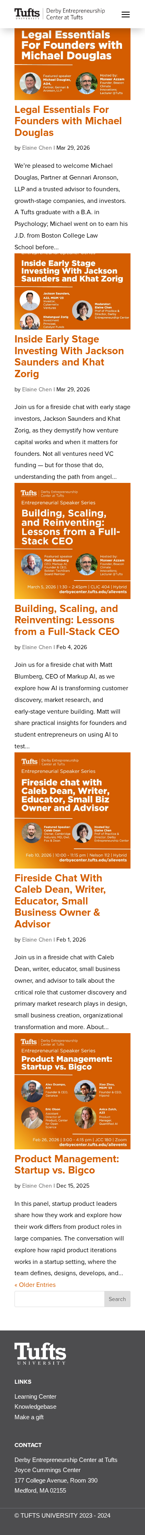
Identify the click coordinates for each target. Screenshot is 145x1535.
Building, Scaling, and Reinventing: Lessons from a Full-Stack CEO (67, 620)
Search (117, 1299)
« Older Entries (35, 1285)
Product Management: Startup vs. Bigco (66, 1165)
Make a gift (29, 1417)
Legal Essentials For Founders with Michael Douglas (68, 121)
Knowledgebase (35, 1406)
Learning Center (35, 1396)
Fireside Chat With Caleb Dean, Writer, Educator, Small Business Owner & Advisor (60, 901)
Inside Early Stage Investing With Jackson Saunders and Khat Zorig (69, 356)
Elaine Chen (37, 147)
